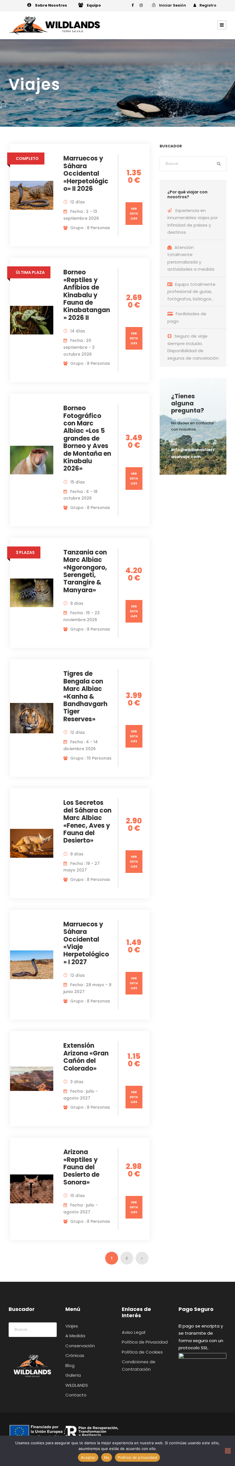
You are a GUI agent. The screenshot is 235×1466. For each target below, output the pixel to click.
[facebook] (133, 5)
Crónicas (74, 1355)
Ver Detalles (134, 214)
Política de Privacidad (145, 1342)
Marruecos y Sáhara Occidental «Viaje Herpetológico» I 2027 (86, 943)
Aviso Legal (133, 1332)
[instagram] (141, 5)
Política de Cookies (142, 1352)
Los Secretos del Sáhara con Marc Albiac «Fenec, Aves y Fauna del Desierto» (87, 821)
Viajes (71, 1326)
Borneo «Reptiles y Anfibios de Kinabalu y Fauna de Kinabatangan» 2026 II (86, 295)
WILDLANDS (76, 1385)
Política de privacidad (137, 1457)
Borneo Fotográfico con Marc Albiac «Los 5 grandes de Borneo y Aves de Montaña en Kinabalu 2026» (87, 438)
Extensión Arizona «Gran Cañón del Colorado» (86, 1057)
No (106, 1457)
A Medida (75, 1336)
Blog (70, 1365)
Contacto (76, 1395)
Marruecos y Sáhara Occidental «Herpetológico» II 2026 (85, 173)
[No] (228, 1451)
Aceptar (88, 1457)
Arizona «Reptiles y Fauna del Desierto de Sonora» (81, 1167)
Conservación (80, 1346)
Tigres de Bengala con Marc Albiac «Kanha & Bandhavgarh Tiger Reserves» (85, 696)
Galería (73, 1375)
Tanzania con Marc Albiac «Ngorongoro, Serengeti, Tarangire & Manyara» (85, 571)
